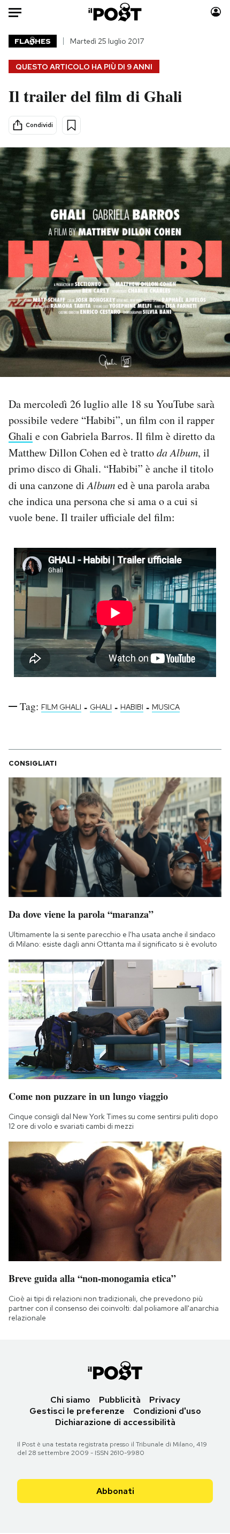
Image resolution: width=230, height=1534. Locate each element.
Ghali (21, 436)
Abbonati (115, 1491)
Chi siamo (70, 1399)
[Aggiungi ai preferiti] (71, 125)
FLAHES (32, 41)
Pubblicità (120, 1399)
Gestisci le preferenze (77, 1411)
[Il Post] (115, 12)
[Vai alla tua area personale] (215, 12)
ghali (101, 707)
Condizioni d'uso (167, 1411)
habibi (131, 707)
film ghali (61, 707)
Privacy (164, 1399)
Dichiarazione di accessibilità (115, 1422)
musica (166, 707)
